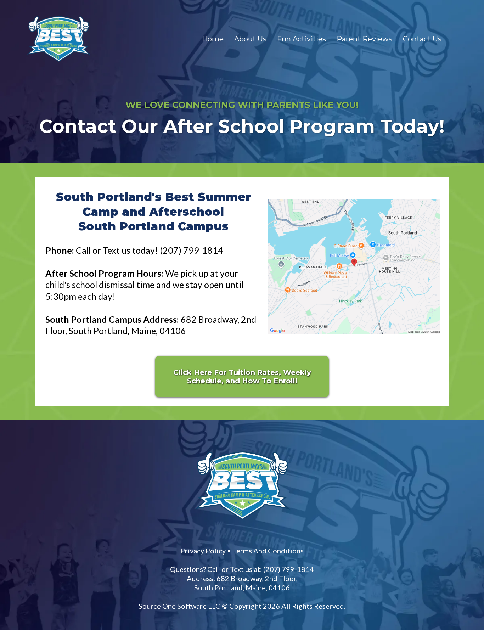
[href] (354, 266)
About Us (250, 39)
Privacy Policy (203, 550)
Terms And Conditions (268, 550)
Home (213, 39)
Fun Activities (301, 39)
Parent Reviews (364, 39)
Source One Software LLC (179, 606)
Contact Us (422, 39)
